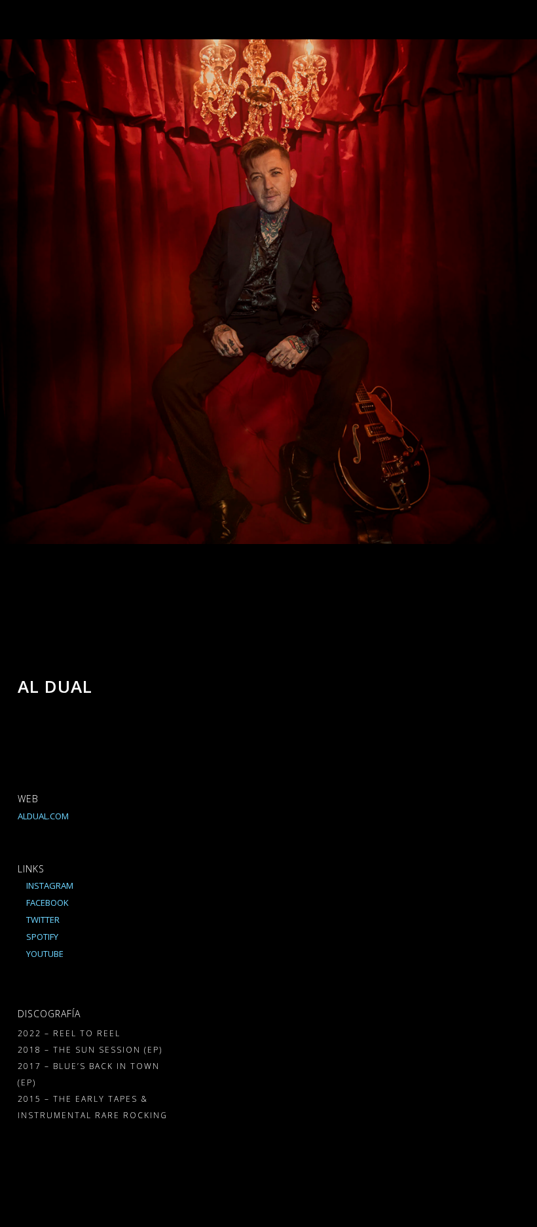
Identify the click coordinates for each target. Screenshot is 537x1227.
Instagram (48, 885)
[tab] (254, 665)
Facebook (46, 902)
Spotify (41, 937)
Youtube (44, 954)
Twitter (42, 919)
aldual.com (43, 816)
